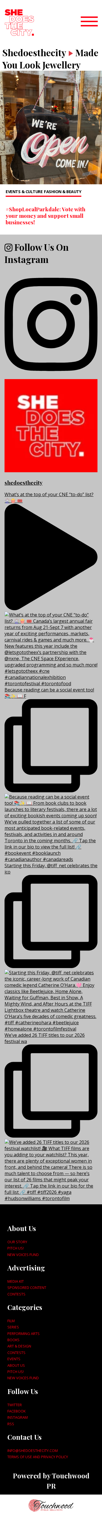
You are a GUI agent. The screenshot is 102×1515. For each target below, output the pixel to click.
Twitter (14, 1404)
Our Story (17, 1241)
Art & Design (19, 1346)
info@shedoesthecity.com (32, 1450)
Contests (16, 1294)
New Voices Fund (23, 1254)
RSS (10, 1423)
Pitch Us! (15, 1248)
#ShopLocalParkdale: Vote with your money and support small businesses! (45, 215)
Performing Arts (23, 1333)
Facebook (16, 1411)
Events (13, 1358)
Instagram (17, 1417)
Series (13, 1327)
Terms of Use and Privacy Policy (37, 1456)
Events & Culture (24, 191)
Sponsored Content (26, 1287)
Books (13, 1339)
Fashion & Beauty (62, 191)
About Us (16, 1365)
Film (11, 1320)
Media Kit (15, 1281)
